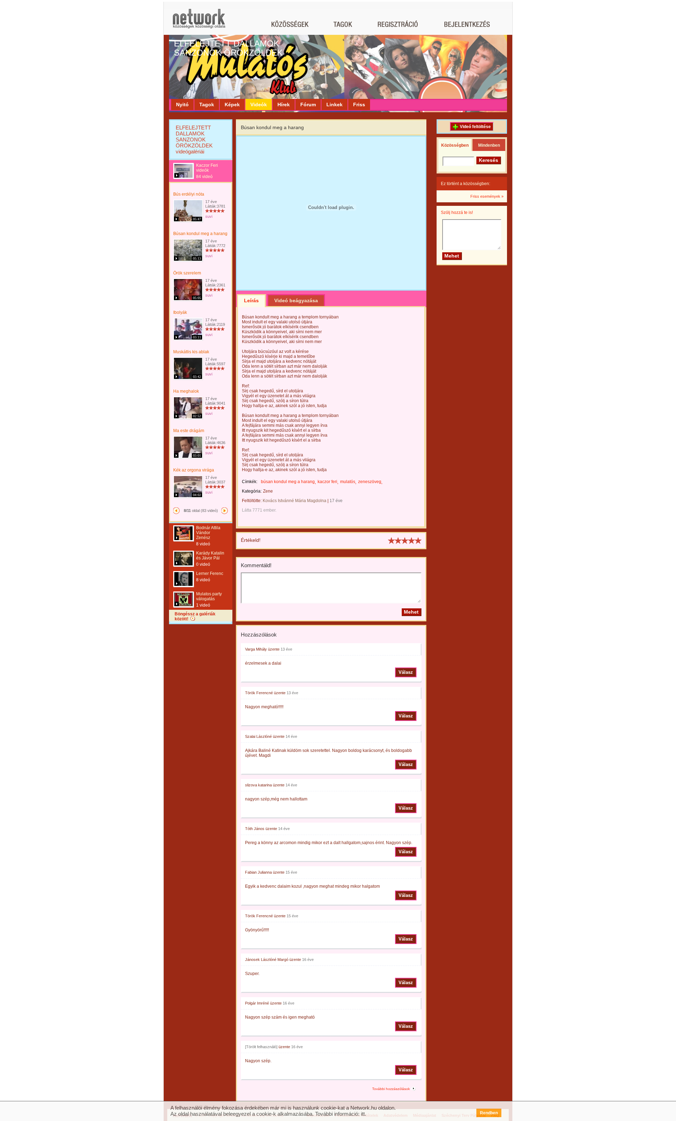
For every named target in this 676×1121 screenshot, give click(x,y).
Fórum (308, 104)
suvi (208, 216)
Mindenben (489, 145)
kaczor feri (327, 481)
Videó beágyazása (296, 300)
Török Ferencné (259, 693)
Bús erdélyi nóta (188, 194)
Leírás (251, 300)
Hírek (283, 104)
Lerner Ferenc (209, 573)
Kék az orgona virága (193, 470)
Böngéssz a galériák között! (195, 616)
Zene (268, 491)
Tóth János (254, 828)
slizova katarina (258, 785)
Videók (258, 104)
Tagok (206, 104)
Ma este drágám (188, 430)
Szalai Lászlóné (258, 736)
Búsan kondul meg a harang (200, 233)
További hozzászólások (391, 1089)
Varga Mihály (256, 649)
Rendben (489, 1112)
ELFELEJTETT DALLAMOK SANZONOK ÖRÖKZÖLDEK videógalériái (194, 139)
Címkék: (249, 481)
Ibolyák (180, 312)
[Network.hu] (199, 22)
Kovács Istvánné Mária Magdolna (294, 500)
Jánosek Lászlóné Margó (266, 959)
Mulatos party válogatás (209, 596)
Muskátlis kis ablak (191, 351)
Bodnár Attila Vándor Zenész (208, 532)
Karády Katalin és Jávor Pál (210, 555)
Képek (232, 104)
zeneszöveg (369, 481)
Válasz (406, 672)
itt (363, 1114)
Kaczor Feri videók (207, 168)
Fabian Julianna (258, 872)
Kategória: (252, 491)
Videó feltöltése (475, 126)
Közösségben (455, 145)
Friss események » (486, 196)
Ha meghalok (186, 391)
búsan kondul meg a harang (288, 481)
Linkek (334, 104)
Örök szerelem (187, 273)
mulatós (347, 481)
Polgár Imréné (257, 1003)
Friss (359, 104)
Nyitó (182, 104)
